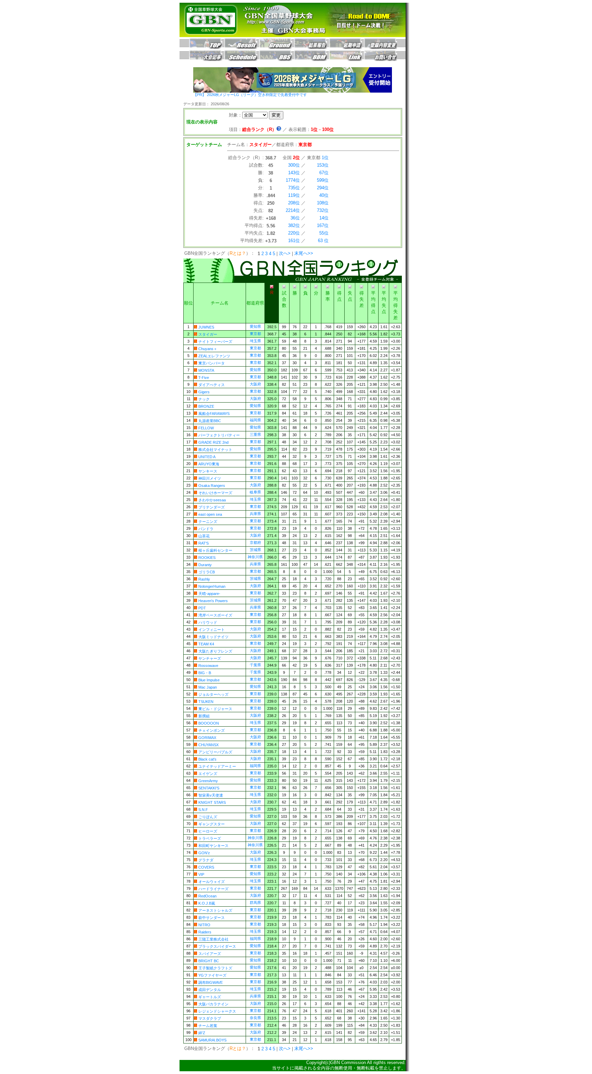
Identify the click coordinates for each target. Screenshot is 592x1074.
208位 (294, 202)
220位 (294, 233)
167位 (323, 225)
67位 (324, 172)
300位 (294, 165)
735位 (294, 187)
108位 (323, 202)
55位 (324, 233)
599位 (323, 180)
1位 (325, 157)
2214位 (293, 210)
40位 (324, 195)
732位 (323, 210)
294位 (323, 187)
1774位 (293, 180)
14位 (324, 217)
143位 (294, 172)
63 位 (323, 240)
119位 (294, 195)
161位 (294, 240)
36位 (295, 217)
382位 (294, 225)
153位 (323, 165)
